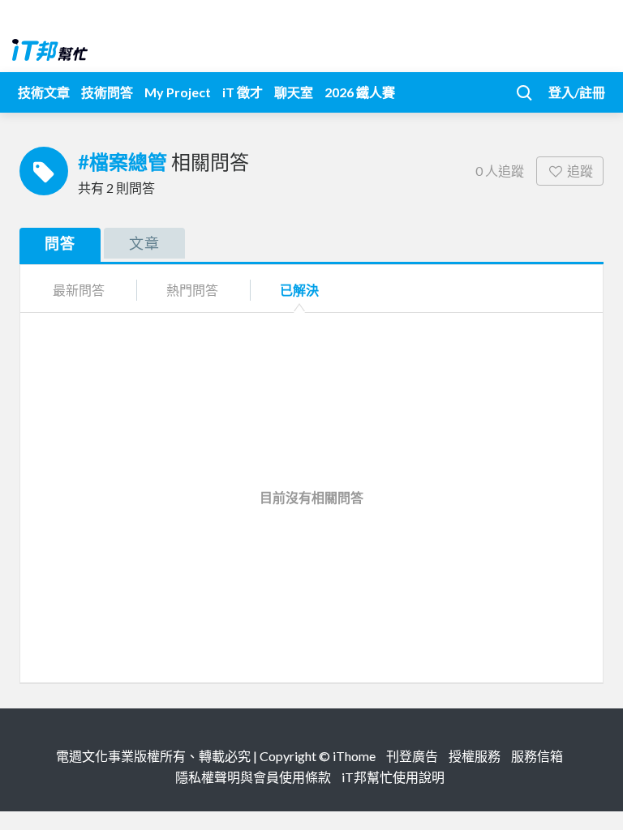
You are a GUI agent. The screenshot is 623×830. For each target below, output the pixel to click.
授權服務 (475, 756)
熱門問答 (192, 289)
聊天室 (293, 92)
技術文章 (44, 92)
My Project (177, 92)
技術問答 (107, 92)
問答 (60, 243)
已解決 (299, 289)
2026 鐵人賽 (359, 92)
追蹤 (580, 170)
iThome (354, 756)
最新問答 (79, 289)
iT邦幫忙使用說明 (393, 777)
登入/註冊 (576, 92)
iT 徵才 (242, 92)
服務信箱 (537, 756)
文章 (144, 243)
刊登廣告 (412, 756)
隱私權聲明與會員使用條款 (253, 777)
